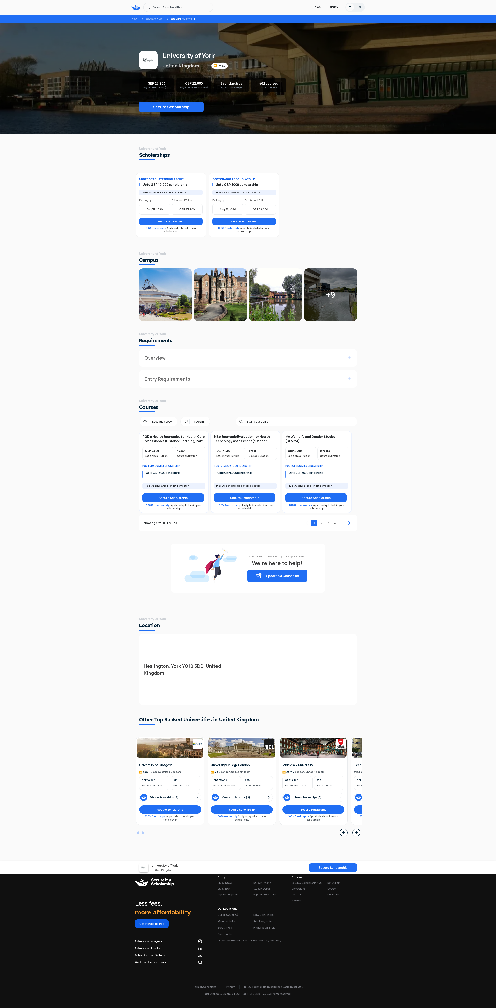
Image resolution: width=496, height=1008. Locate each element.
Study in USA (225, 883)
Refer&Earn (334, 883)
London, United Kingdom (235, 772)
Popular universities (264, 894)
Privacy (230, 987)
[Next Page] (356, 832)
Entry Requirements (167, 378)
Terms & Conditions (204, 987)
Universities (154, 19)
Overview (155, 357)
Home (133, 19)
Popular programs (228, 894)
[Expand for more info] (349, 358)
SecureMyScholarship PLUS (307, 883)
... (342, 523)
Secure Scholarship (171, 106)
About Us (297, 894)
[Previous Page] (344, 832)
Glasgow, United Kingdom (166, 772)
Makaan (296, 900)
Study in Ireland (262, 883)
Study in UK (224, 888)
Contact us (333, 894)
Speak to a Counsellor (282, 576)
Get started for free (151, 924)
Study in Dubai (261, 888)
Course (331, 888)
